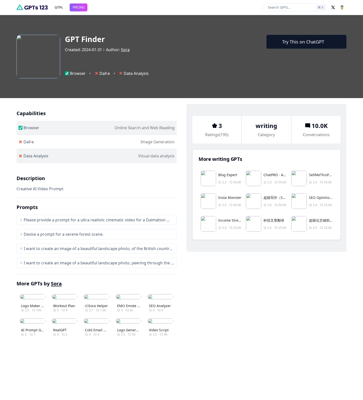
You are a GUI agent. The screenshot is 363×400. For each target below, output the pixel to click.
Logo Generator (130, 330)
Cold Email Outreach (102, 330)
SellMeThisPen (321, 174)
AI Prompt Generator (38, 330)
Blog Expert (227, 174)
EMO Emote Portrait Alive (138, 305)
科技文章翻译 (273, 220)
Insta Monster (230, 197)
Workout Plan (64, 305)
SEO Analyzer (160, 305)
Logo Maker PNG (34, 305)
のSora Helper (96, 305)
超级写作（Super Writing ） (285, 197)
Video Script (159, 330)
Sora (125, 49)
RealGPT (60, 330)
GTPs (59, 7)
